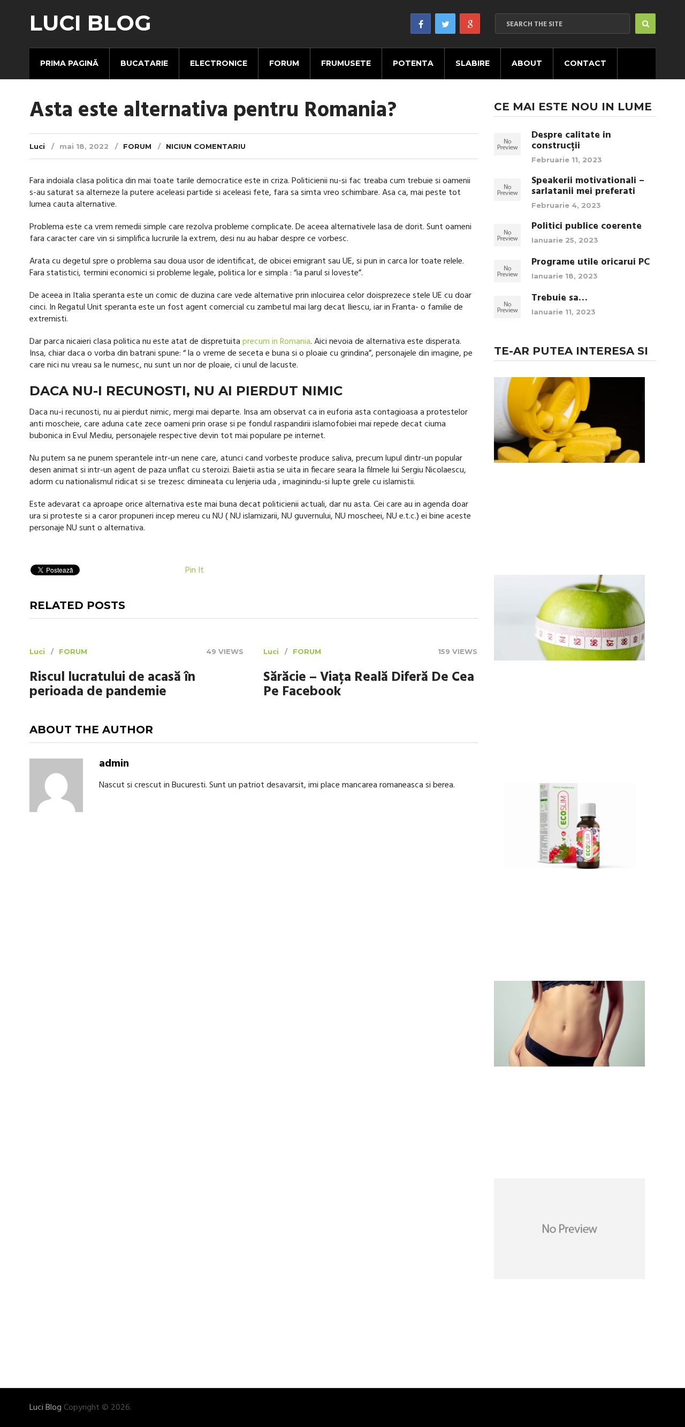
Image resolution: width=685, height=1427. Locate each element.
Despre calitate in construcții (571, 141)
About (527, 63)
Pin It (194, 570)
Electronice (218, 63)
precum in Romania (276, 342)
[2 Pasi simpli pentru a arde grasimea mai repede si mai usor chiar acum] (569, 1025)
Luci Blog (90, 23)
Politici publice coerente (586, 226)
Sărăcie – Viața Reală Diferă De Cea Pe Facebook (368, 685)
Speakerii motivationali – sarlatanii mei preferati (587, 186)
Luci (37, 146)
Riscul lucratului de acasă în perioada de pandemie (112, 685)
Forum (284, 63)
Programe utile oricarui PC (590, 262)
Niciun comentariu (206, 146)
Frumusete (346, 63)
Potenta (413, 63)
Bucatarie (144, 63)
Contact (585, 63)
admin (114, 763)
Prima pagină (69, 63)
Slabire (472, 63)
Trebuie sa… (559, 298)
